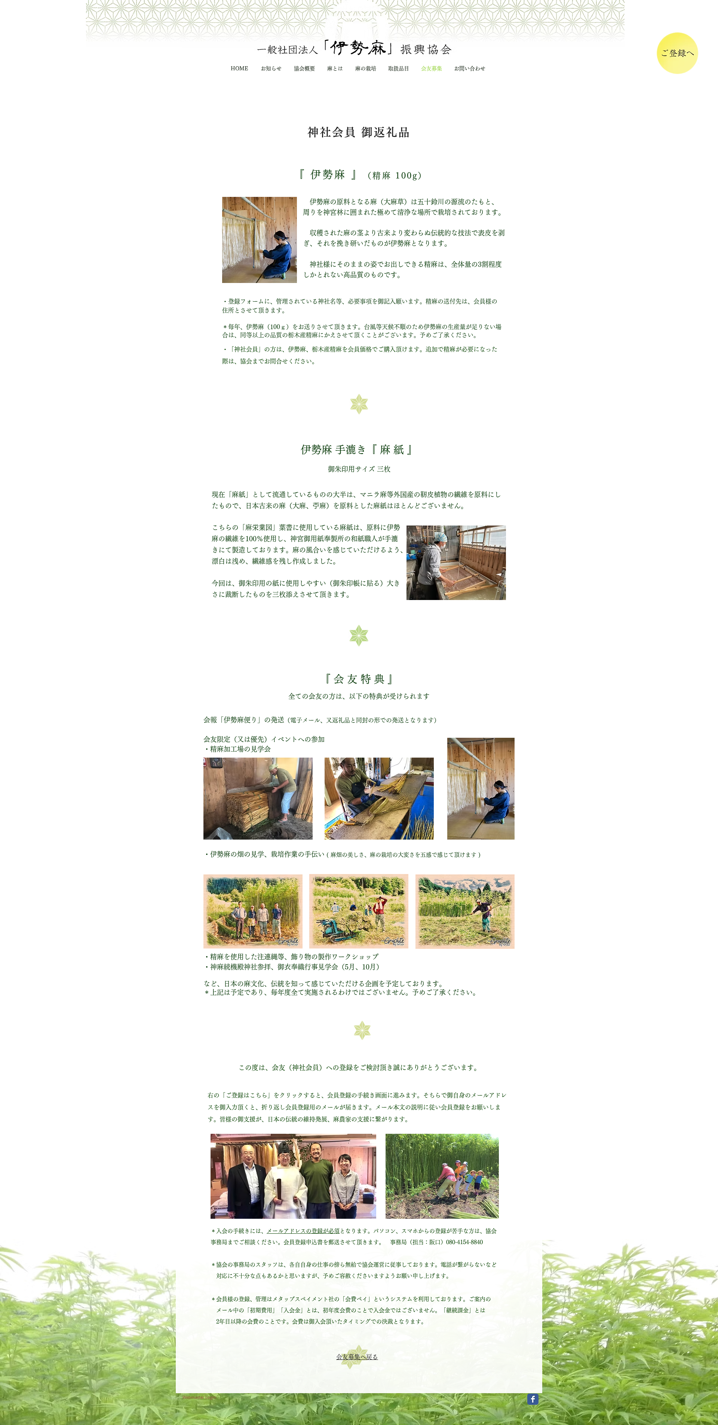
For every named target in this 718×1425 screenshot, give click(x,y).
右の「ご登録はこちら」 (240, 1095)
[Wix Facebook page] (532, 1399)
